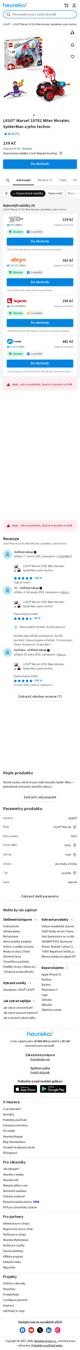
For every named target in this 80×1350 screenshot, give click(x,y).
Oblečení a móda (51, 1010)
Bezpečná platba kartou (17, 1202)
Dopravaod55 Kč (63, 225)
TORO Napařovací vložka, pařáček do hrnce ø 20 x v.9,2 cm (59, 952)
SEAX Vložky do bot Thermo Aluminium (59, 932)
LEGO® (72, 818)
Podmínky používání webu (47, 1346)
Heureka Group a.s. (45, 1341)
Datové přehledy (13, 1251)
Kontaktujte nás (40, 1059)
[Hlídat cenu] (72, 45)
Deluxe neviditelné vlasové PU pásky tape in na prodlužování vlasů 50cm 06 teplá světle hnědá (59, 926)
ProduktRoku (11, 1295)
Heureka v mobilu (13, 1175)
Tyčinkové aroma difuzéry (18, 972)
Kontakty (8, 1115)
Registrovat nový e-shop (18, 1229)
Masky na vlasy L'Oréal (16, 952)
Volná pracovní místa (15, 1125)
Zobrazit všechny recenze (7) (40, 696)
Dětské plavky (11, 932)
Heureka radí (10, 1180)
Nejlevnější (55, 193)
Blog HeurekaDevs (14, 1142)
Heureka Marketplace (16, 1240)
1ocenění (36, 232)
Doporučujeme (52, 968)
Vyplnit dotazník (40, 1073)
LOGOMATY (65, 556)
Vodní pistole (11, 926)
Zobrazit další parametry (40, 896)
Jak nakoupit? (11, 1169)
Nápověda (9, 1268)
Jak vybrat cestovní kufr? (18, 1008)
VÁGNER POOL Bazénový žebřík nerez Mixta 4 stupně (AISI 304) (59, 942)
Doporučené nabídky (29, 193)
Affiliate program (13, 1257)
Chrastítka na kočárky (16, 962)
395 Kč (68, 301)
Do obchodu (40, 241)
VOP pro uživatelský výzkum (20, 1207)
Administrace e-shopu (16, 1224)
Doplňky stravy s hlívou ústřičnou (20, 967)
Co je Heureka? (12, 1109)
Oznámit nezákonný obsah (19, 1147)
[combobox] (40, 14)
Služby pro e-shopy (14, 1235)
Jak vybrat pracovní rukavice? (20, 1013)
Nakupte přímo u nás (15, 1186)
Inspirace (8, 1306)
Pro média (9, 1131)
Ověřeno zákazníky (14, 1284)
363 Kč (68, 260)
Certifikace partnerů (15, 1300)
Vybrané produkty (55, 919)
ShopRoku (9, 1289)
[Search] (7, 180)
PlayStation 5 (49, 990)
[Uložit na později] (72, 57)
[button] (23, 180)
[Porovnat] (72, 32)
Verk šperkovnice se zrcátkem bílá (59, 937)
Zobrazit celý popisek (40, 797)
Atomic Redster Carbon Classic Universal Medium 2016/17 (59, 947)
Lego (45, 995)
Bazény (46, 985)
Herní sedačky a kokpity (17, 942)
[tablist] (40, 180)
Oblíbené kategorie (17, 919)
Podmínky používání (15, 1120)
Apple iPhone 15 (51, 975)
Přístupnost (10, 1153)
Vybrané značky (14, 983)
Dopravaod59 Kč (63, 306)
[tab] (23, 180)
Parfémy (46, 980)
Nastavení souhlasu (15, 1191)
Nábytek (47, 1005)
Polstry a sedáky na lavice (18, 947)
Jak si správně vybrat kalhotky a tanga (20, 1018)
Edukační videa (12, 1262)
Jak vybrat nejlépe (17, 1001)
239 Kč (68, 219)
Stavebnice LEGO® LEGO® (19, 990)
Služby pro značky (13, 1245)
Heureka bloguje (13, 1137)
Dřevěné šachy (12, 957)
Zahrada (46, 1000)
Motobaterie (10, 937)
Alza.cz (65, 592)
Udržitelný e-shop (14, 1311)
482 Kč (68, 341)
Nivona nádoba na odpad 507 (59, 957)
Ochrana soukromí (14, 1196)
